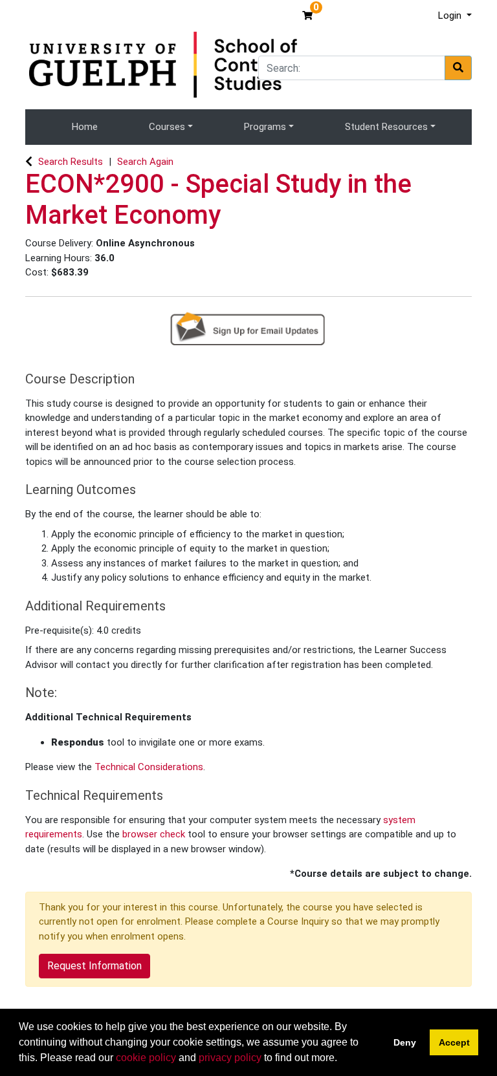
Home (85, 127)
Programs (265, 127)
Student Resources (386, 127)
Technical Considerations (148, 767)
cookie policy (146, 1057)
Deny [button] (404, 1042)
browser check (153, 834)
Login (451, 15)
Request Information (94, 966)
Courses (167, 127)
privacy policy (230, 1057)
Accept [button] (454, 1042)
